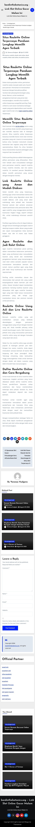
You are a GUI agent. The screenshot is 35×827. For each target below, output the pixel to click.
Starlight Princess (8, 685)
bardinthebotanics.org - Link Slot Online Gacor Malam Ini (17, 9)
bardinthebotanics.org (12, 646)
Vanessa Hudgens (13, 52)
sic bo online (20, 126)
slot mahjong (6, 699)
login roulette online (25, 111)
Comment (6, 568)
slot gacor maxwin (8, 692)
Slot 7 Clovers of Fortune (13, 544)
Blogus (27, 822)
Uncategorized (8, 33)
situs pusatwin (7, 674)
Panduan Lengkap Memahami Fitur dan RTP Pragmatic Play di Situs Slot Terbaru (17, 785)
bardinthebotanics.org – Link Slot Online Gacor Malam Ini (17, 803)
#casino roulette (9, 55)
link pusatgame (7, 688)
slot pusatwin (6, 678)
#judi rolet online (20, 55)
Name (4, 594)
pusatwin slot (6, 671)
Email (4, 602)
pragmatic (5, 695)
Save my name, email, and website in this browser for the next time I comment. (15, 622)
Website (4, 610)
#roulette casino (24, 57)
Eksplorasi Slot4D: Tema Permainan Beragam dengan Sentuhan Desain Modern (17, 524)
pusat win (5, 667)
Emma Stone (10, 546)
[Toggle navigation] (2, 10)
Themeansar (17, 824)
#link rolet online (13, 57)
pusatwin (5, 681)
